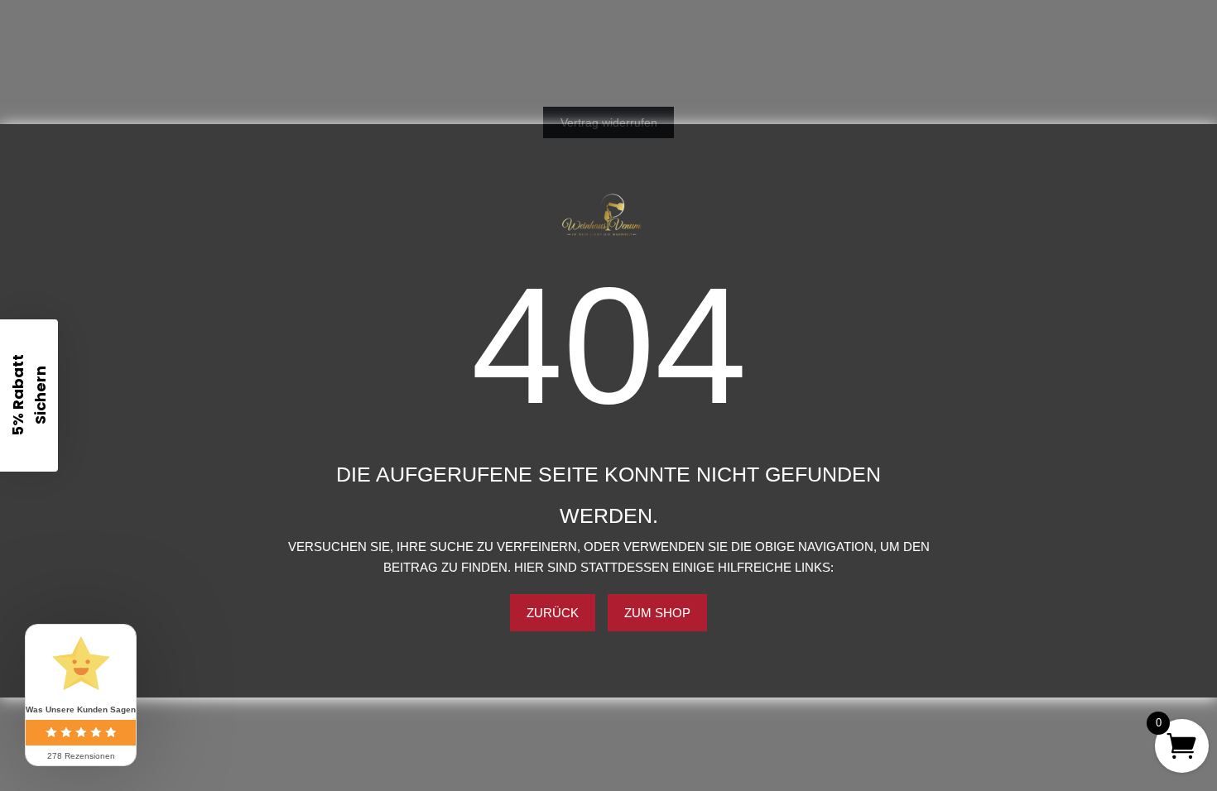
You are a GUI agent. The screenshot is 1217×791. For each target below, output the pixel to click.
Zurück (553, 613)
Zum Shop (657, 613)
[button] (29, 395)
